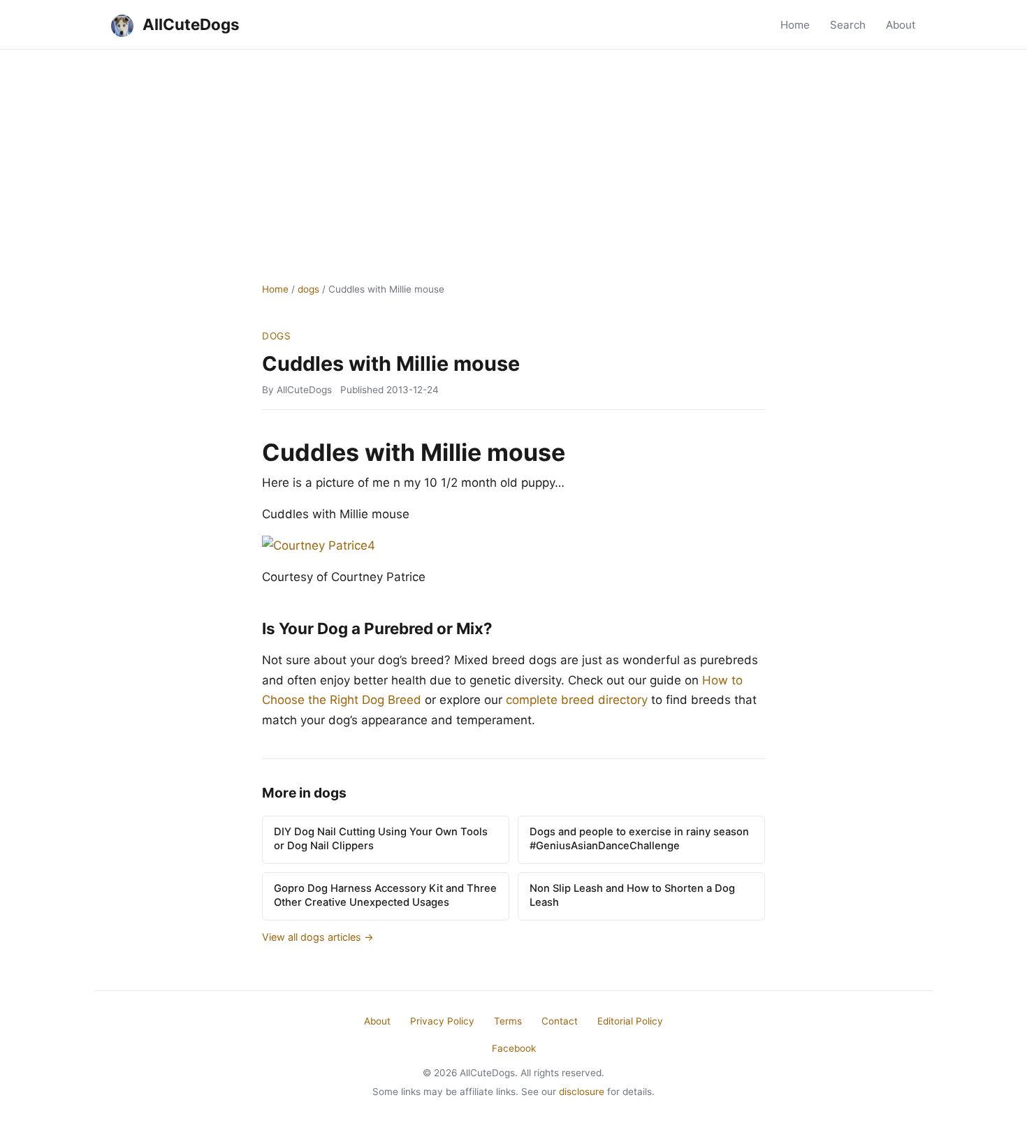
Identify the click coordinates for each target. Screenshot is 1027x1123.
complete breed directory (577, 700)
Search (848, 24)
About (901, 24)
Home (795, 24)
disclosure (581, 1091)
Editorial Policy (630, 1021)
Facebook (514, 1048)
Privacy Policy (442, 1021)
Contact (559, 1021)
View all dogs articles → (318, 937)
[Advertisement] (513, 154)
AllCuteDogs (189, 24)
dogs (308, 289)
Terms (508, 1021)
